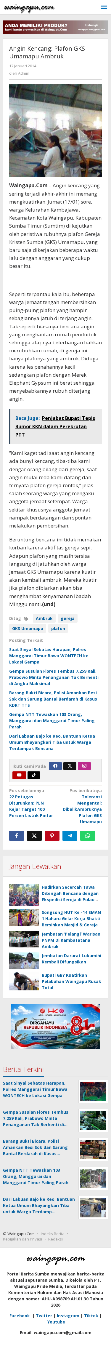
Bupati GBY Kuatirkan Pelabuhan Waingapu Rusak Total (71, 981)
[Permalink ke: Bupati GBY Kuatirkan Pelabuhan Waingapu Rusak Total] (24, 981)
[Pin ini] (52, 836)
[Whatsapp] (87, 836)
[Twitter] (69, 766)
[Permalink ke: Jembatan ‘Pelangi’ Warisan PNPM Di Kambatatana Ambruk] (24, 939)
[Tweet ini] (34, 836)
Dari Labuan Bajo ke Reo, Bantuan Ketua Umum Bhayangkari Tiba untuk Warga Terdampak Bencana (52, 742)
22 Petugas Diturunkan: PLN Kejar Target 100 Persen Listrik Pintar (31, 803)
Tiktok (91, 1315)
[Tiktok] (34, 775)
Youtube (56, 1322)
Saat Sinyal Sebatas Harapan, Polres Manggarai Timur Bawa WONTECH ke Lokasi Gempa (49, 656)
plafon (58, 628)
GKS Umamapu (27, 628)
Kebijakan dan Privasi (22, 1239)
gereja (68, 618)
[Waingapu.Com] (29, 7)
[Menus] (104, 7)
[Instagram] (84, 766)
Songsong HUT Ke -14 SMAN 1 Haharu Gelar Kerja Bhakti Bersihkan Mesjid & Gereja (71, 918)
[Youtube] (19, 775)
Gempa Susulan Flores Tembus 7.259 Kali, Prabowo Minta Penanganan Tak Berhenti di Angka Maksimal (54, 677)
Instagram (68, 1315)
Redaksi (55, 1239)
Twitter (44, 1315)
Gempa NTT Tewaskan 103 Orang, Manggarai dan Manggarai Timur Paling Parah (52, 721)
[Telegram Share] (69, 836)
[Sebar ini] (16, 836)
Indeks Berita (53, 1233)
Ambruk (44, 618)
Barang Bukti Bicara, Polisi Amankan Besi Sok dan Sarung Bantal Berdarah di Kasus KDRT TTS (53, 699)
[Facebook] (55, 766)
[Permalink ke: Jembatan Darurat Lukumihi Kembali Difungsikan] (24, 960)
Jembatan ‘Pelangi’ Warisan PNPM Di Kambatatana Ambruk (71, 940)
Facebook (20, 1315)
